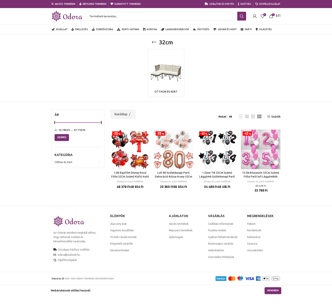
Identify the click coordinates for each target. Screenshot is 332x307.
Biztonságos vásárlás (220, 243)
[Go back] (154, 42)
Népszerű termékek (181, 230)
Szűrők (276, 116)
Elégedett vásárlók (121, 243)
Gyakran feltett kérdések (223, 237)
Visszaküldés (255, 250)
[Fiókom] (255, 16)
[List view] (241, 116)
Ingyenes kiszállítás (122, 230)
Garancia (252, 243)
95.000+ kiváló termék (123, 237)
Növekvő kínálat (119, 250)
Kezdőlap (121, 114)
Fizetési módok (217, 230)
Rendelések (254, 230)
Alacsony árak (118, 223)
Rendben (273, 290)
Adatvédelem (216, 250)
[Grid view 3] (253, 116)
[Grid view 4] (259, 116)
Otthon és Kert (63, 162)
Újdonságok (176, 237)
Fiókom (251, 223)
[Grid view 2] (247, 116)
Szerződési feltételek (221, 257)
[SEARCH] (241, 16)
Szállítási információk (220, 223)
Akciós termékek (179, 223)
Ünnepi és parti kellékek (130, 181)
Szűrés (61, 137)
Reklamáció (254, 237)
